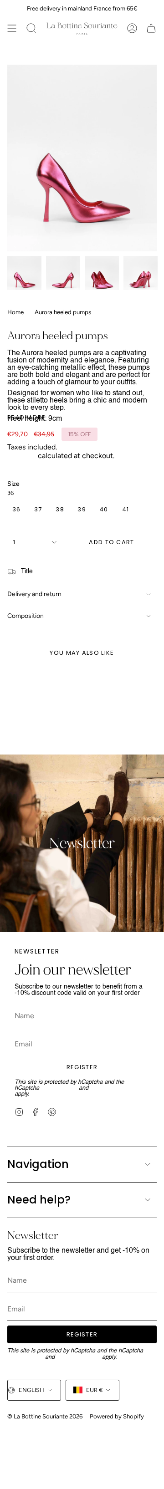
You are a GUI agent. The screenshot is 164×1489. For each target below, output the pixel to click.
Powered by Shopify (117, 1416)
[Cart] (151, 28)
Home (15, 312)
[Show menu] (12, 28)
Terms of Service (112, 1088)
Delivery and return (34, 594)
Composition (25, 616)
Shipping (21, 455)
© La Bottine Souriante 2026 (44, 1416)
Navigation (38, 1164)
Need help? (39, 1199)
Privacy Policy (59, 1088)
